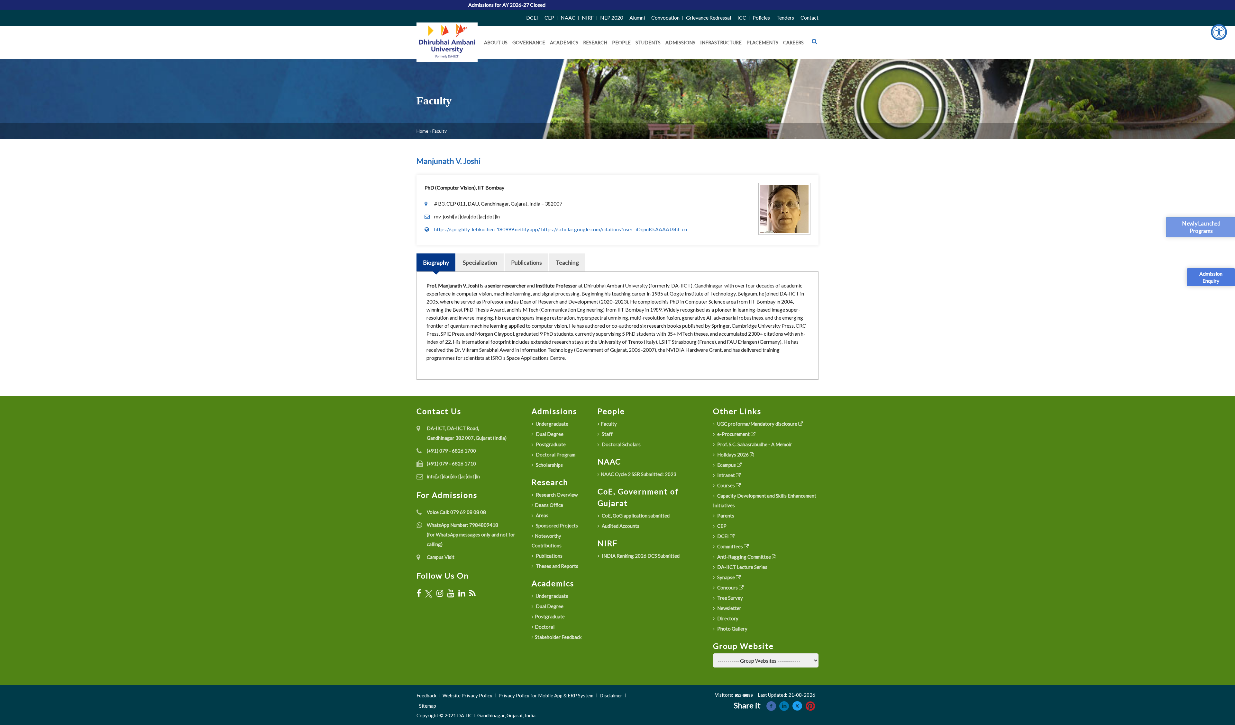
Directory (727, 618)
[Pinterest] (810, 705)
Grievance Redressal (708, 17)
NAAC (568, 17)
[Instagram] (439, 593)
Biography (436, 262)
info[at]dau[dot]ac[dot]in (453, 476)
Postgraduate (550, 444)
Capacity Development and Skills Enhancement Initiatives (764, 500)
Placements (762, 42)
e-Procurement (733, 434)
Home (422, 131)
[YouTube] (450, 593)
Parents (725, 515)
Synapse (726, 577)
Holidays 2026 (733, 454)
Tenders (785, 17)
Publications (526, 262)
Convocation (665, 17)
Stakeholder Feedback (558, 637)
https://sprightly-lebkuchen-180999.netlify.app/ (486, 229)
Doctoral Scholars (621, 444)
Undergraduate (551, 424)
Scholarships (549, 465)
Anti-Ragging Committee (744, 557)
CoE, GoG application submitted (635, 515)
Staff (607, 434)
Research (595, 42)
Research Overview (556, 495)
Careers (793, 42)
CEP (549, 17)
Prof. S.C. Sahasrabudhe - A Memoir (754, 444)
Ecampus (726, 465)
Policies (761, 17)
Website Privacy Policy (467, 695)
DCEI (532, 17)
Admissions (680, 42)
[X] (428, 593)
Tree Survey (729, 598)
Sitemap (427, 706)
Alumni (637, 17)
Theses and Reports (556, 566)
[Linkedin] (784, 705)
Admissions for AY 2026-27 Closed (451, 5)
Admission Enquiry (1210, 277)
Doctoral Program (555, 454)
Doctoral (544, 627)
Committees (730, 546)
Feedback (426, 695)
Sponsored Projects (556, 525)
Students (648, 42)
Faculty (609, 424)
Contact (809, 17)
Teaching (567, 262)
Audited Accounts (620, 526)
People (621, 42)
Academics (564, 42)
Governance (528, 42)
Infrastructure (721, 42)
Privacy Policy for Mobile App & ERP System (546, 695)
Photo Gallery (731, 629)
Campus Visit (440, 557)
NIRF (588, 17)
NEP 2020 (611, 17)
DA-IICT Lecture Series (741, 567)
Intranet (726, 475)
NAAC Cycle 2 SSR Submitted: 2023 (638, 474)
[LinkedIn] (461, 593)
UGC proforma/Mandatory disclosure (757, 424)
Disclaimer (610, 695)
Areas (541, 515)
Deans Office (549, 505)
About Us (496, 42)
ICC (741, 17)
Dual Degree (549, 434)
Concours (727, 587)
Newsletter (728, 608)
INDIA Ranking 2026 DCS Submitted (640, 556)
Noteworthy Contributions (547, 540)
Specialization (480, 262)
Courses (726, 485)
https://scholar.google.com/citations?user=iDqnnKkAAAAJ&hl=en (614, 229)
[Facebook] (418, 593)
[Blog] (472, 593)
